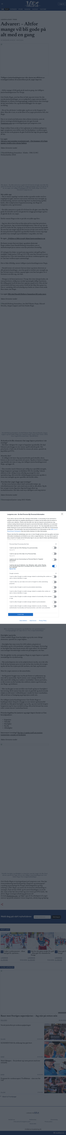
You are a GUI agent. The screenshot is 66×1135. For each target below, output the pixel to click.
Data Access (33, 620)
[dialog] (33, 567)
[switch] (54, 548)
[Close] (62, 514)
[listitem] (33, 544)
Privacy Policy (42, 620)
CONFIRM (20, 614)
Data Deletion (23, 620)
